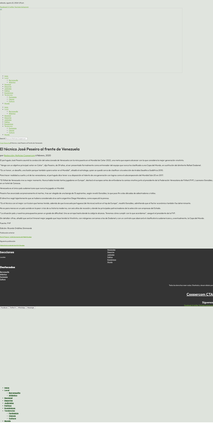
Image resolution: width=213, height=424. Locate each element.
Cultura (11, 101)
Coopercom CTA (200, 294)
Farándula (13, 97)
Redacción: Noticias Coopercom (19, 155)
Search (2, 138)
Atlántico (12, 82)
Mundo (7, 103)
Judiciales (7, 89)
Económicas (8, 93)
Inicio (6, 76)
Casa (2, 143)
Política (7, 91)
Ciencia (11, 99)
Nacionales (111, 250)
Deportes (7, 86)
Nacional (7, 84)
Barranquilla (13, 80)
